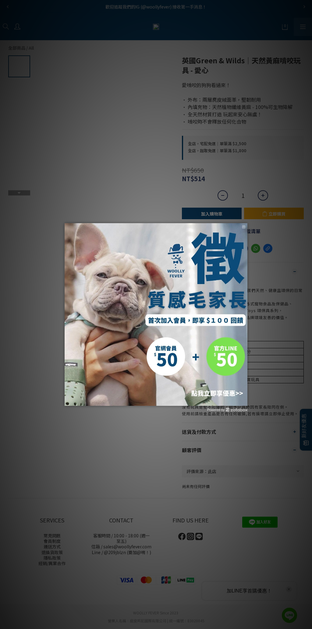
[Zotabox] (243, 400)
